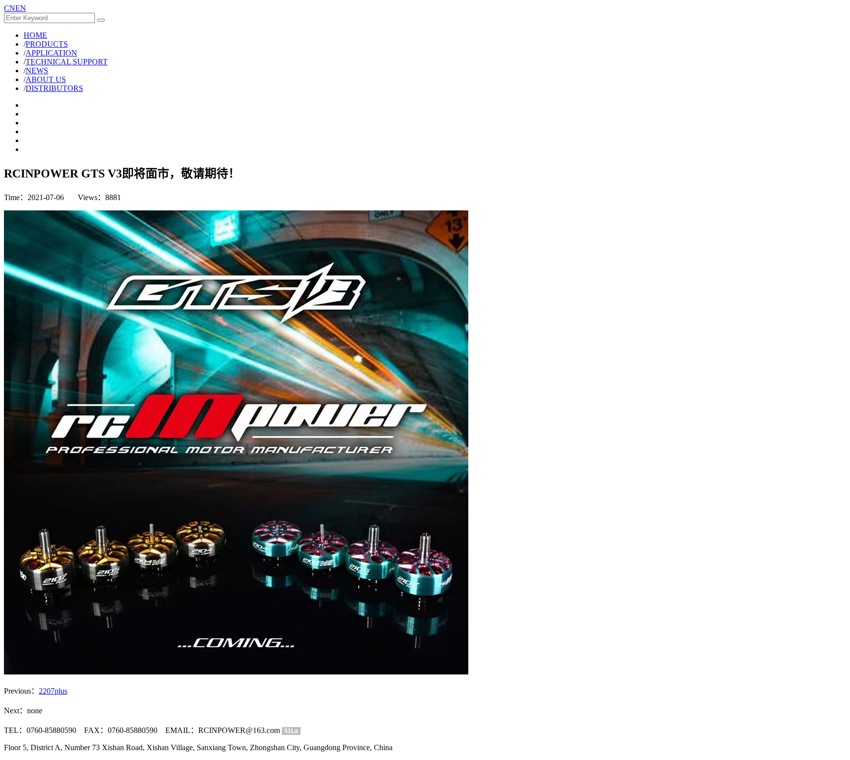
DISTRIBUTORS (54, 88)
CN (9, 8)
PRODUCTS (47, 44)
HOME (35, 35)
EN (20, 8)
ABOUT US (46, 79)
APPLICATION (51, 53)
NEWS (37, 70)
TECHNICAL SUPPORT (67, 62)
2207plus (53, 691)
